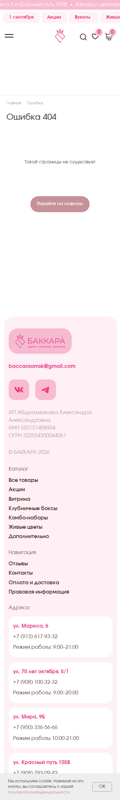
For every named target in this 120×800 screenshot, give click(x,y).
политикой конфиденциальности (39, 792)
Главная (13, 103)
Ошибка (35, 103)
